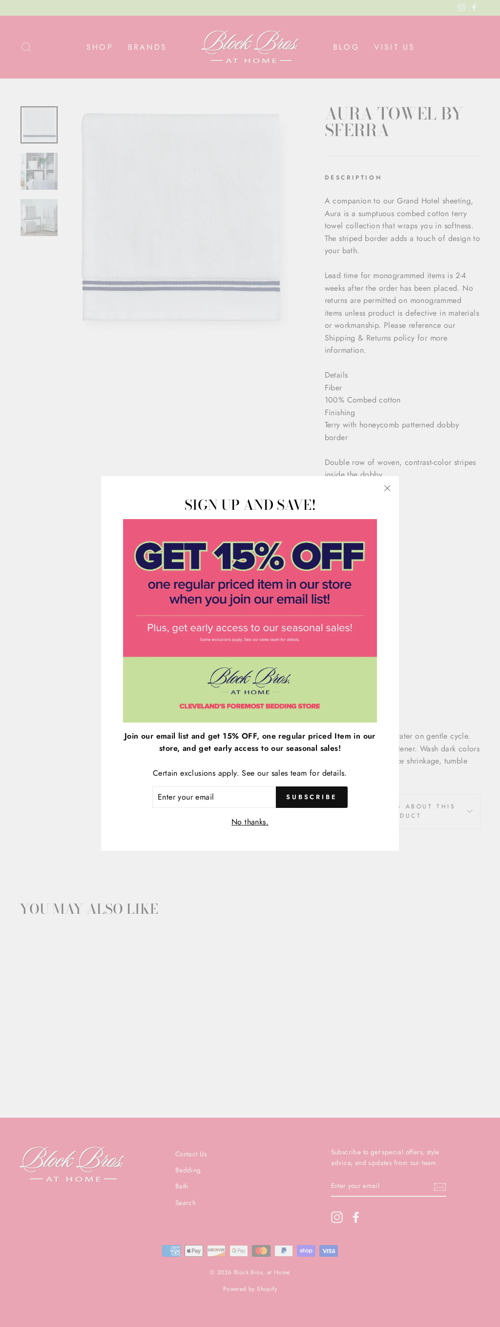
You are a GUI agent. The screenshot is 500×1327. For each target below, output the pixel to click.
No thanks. (250, 821)
